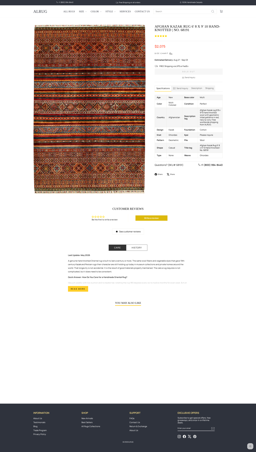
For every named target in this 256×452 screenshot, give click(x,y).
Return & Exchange (138, 426)
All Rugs (69, 11)
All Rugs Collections (90, 426)
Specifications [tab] (163, 88)
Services (125, 11)
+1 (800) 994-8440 (211, 164)
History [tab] (137, 247)
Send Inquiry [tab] (182, 88)
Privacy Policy (39, 434)
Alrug (40, 11)
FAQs (131, 418)
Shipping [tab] (209, 88)
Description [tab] (196, 88)
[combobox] (185, 11)
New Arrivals (87, 418)
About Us (37, 418)
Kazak (78, 264)
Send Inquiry (190, 77)
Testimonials (39, 422)
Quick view (56, 376)
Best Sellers (87, 422)
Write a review (151, 218)
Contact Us (142, 11)
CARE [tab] (117, 247)
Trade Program (40, 430)
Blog (35, 426)
